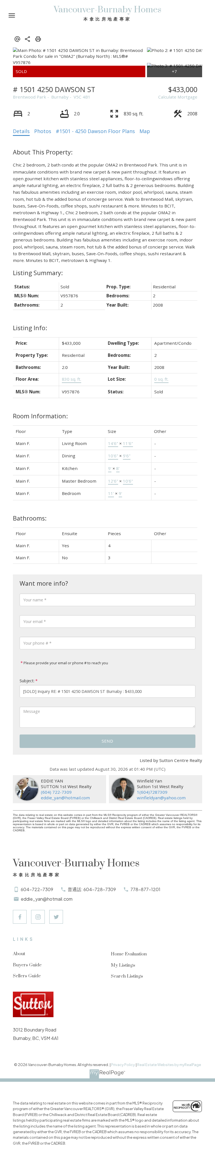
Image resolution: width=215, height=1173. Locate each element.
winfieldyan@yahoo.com (161, 797)
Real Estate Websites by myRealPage (169, 1064)
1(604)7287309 (152, 792)
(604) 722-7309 (56, 792)
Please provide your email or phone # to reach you (65, 662)
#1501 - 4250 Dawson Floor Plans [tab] (95, 131)
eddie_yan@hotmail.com (65, 797)
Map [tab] (144, 131)
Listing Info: (30, 328)
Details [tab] (21, 131)
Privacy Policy (123, 1064)
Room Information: (40, 416)
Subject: (27, 680)
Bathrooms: (29, 518)
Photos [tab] (42, 131)
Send (107, 741)
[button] (20, 917)
